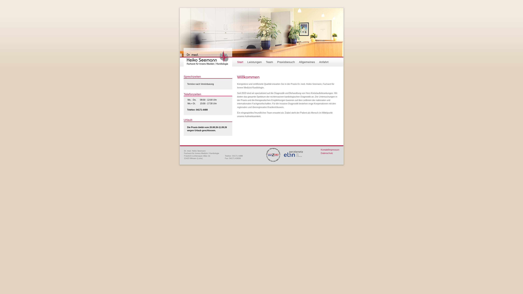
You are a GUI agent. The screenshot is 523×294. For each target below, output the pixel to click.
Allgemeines (307, 62)
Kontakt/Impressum (330, 150)
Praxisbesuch (286, 62)
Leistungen (254, 62)
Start (240, 62)
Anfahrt (324, 62)
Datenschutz (327, 153)
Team (269, 62)
